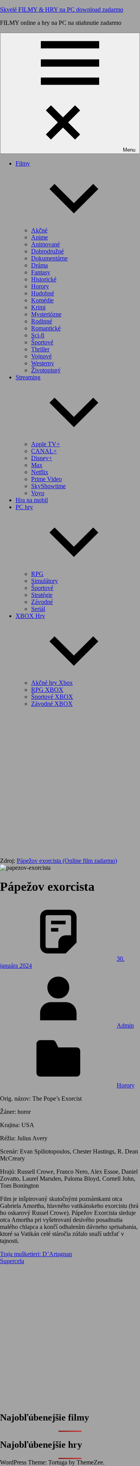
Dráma (39, 265)
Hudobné (42, 293)
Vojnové (41, 356)
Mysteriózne (46, 314)
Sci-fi (37, 335)
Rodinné (41, 321)
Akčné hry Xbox (52, 682)
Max (36, 465)
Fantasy (40, 272)
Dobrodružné (47, 251)
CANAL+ (44, 451)
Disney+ (41, 458)
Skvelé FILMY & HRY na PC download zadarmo (61, 9)
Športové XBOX (52, 696)
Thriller (40, 349)
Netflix (39, 472)
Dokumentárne (49, 258)
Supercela (12, 1261)
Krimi (38, 307)
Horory (40, 286)
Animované (45, 244)
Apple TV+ (45, 444)
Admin (125, 1025)
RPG (37, 574)
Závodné (42, 602)
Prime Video (46, 479)
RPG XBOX (47, 689)
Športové (42, 342)
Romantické (46, 328)
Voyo (37, 493)
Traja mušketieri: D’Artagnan (36, 1254)
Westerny (42, 363)
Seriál (38, 609)
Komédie (42, 300)
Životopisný (46, 370)
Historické (43, 279)
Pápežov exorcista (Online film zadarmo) (67, 860)
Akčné (39, 230)
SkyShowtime (48, 486)
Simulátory (44, 581)
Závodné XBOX (52, 703)
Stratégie (41, 595)
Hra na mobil (32, 500)
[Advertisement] (70, 783)
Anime (39, 237)
